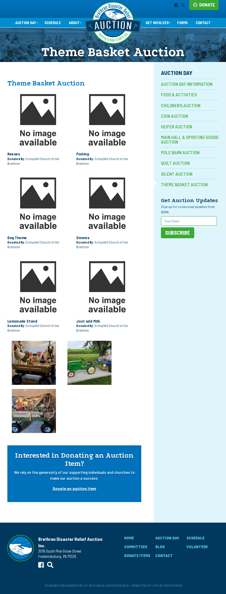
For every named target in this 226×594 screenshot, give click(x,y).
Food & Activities (179, 94)
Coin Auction (174, 116)
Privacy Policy (141, 585)
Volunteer (197, 546)
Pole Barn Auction (180, 152)
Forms (182, 22)
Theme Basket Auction (184, 184)
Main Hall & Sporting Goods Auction (189, 139)
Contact (203, 22)
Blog (160, 546)
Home (129, 537)
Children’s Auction (180, 105)
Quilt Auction (175, 163)
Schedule (52, 22)
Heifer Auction (176, 126)
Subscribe (177, 232)
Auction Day (25, 22)
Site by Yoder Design (168, 585)
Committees (135, 546)
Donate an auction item (74, 488)
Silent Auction (176, 174)
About (74, 22)
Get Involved (157, 22)
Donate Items (137, 555)
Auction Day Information (186, 84)
